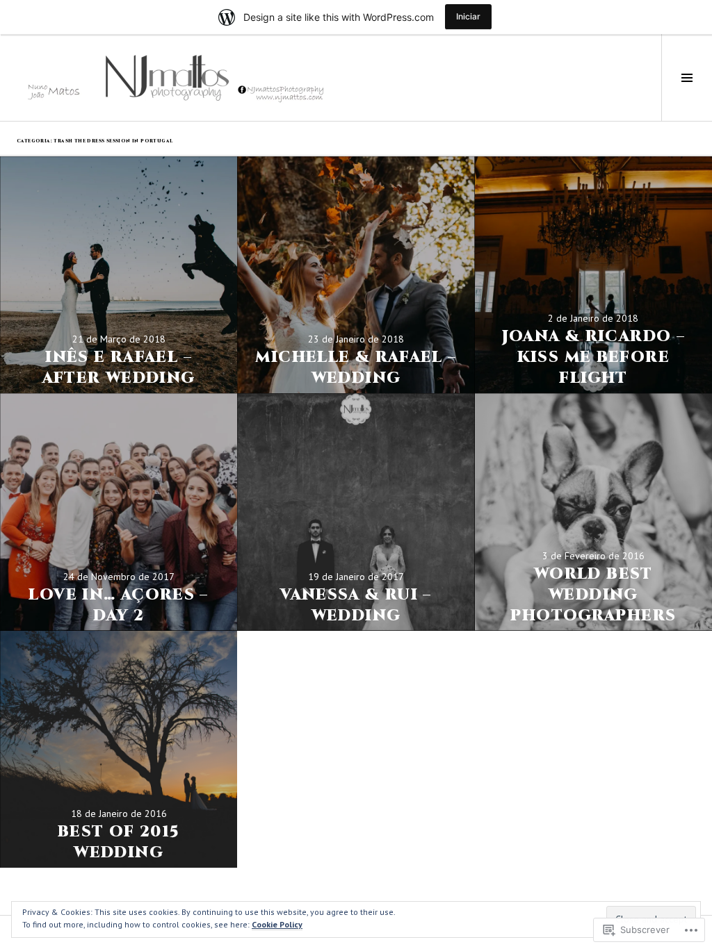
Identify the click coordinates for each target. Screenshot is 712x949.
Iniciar (468, 16)
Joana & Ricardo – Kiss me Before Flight (593, 357)
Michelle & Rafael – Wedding (355, 367)
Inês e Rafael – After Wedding (118, 367)
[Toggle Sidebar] (686, 77)
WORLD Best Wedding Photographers (593, 595)
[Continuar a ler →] (118, 274)
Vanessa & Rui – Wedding (356, 605)
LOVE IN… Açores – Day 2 (118, 605)
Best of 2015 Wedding (119, 842)
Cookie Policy (277, 924)
